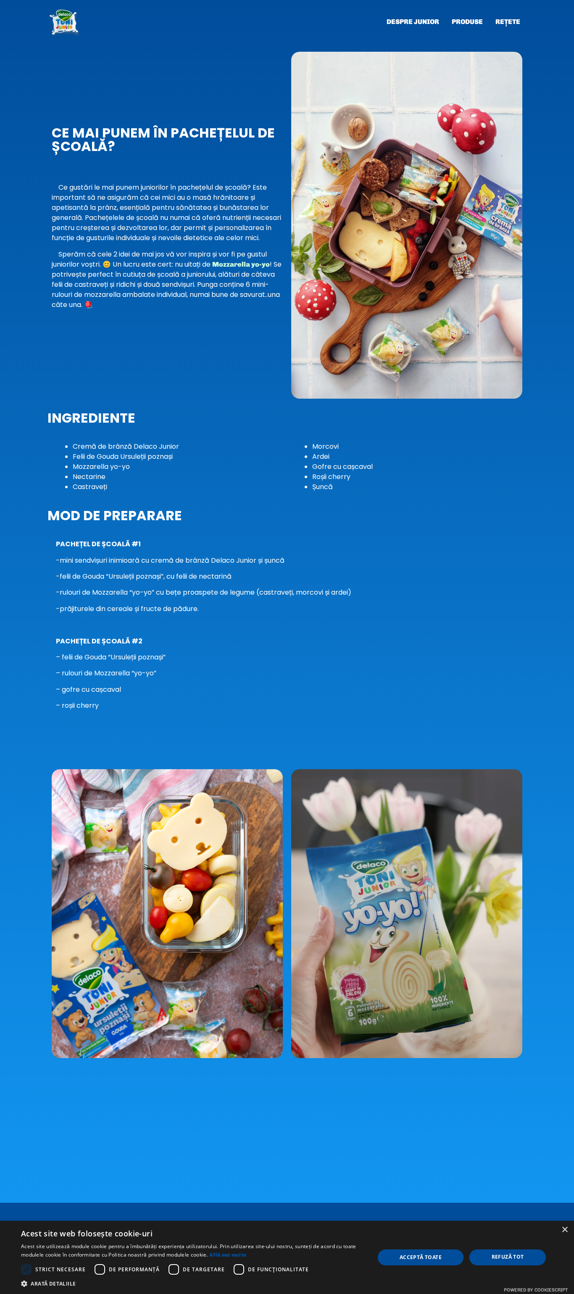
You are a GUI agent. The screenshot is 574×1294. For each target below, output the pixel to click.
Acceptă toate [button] (421, 1257)
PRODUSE (467, 22)
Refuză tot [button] (508, 1256)
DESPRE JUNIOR (413, 22)
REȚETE (507, 22)
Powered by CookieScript (536, 1290)
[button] (192, 1283)
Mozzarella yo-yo (241, 264)
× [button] (564, 1230)
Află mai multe (227, 1255)
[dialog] (287, 1257)
